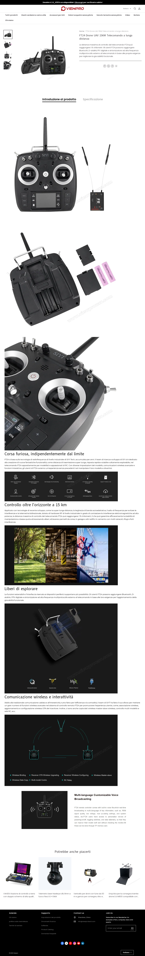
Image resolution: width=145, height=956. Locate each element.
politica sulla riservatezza (18, 921)
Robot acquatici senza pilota (80, 15)
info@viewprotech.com (86, 921)
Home (81, 31)
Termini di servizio (15, 925)
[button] (135, 8)
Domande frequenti (48, 934)
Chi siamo (9, 20)
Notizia (137, 15)
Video (127, 15)
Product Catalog (47, 929)
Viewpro (15, 953)
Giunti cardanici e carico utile (33, 15)
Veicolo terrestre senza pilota (109, 15)
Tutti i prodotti (11, 15)
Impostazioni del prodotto (51, 917)
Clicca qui (79, 2)
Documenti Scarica (48, 921)
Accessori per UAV (57, 15)
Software (44, 925)
